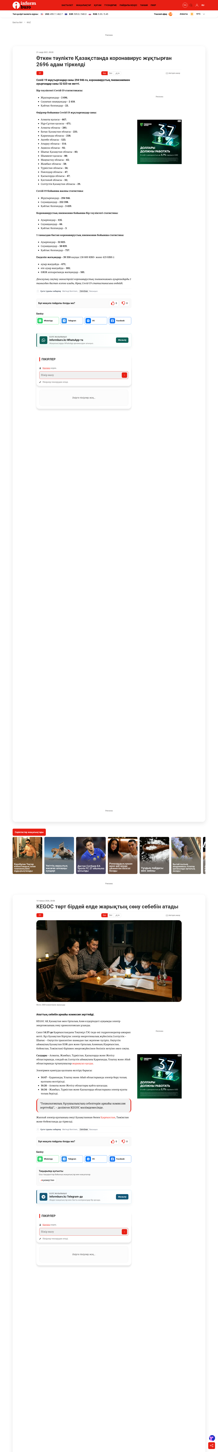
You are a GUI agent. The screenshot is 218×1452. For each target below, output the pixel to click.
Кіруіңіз (46, 368)
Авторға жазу (174, 73)
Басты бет (18, 22)
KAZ (29, 22)
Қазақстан (48, 1180)
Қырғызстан (108, 1117)
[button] (192, 14)
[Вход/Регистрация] (196, 5)
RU (203, 5)
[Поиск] (191, 5)
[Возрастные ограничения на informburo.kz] (185, 5)
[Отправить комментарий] (124, 375)
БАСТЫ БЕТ (67, 5)
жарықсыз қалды (82, 1063)
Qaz (110, 73)
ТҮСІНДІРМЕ (110, 5)
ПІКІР (153, 5)
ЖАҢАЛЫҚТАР (83, 5)
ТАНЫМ (144, 5)
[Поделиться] (211, 1445)
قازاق (117, 73)
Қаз (104, 73)
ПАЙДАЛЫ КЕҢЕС (128, 5)
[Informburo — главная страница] (25, 5)
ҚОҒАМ (97, 5)
